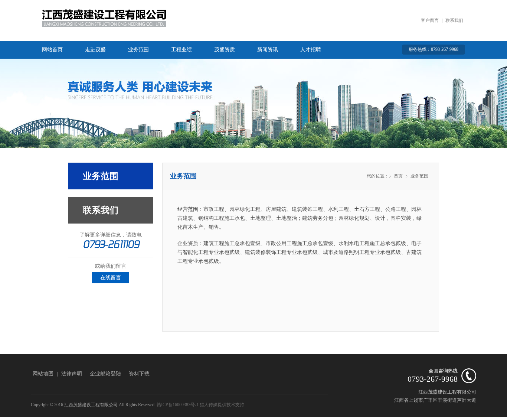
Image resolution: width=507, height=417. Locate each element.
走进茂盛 (95, 49)
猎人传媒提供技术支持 (222, 404)
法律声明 (71, 374)
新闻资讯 (267, 49)
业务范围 (138, 49)
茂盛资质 (224, 49)
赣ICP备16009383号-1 (178, 404)
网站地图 (43, 374)
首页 (398, 176)
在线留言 (110, 277)
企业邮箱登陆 (105, 374)
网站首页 (52, 49)
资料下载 (139, 374)
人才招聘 (310, 49)
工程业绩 (181, 49)
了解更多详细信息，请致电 (110, 235)
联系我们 (454, 20)
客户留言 (430, 20)
